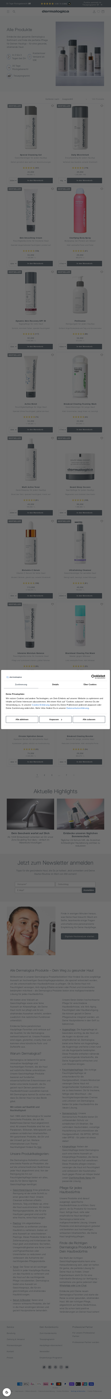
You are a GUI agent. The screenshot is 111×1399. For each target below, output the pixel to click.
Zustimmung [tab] (21, 684)
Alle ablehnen (22, 719)
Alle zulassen (89, 719)
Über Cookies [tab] (90, 684)
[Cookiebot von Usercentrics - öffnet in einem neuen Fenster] (93, 677)
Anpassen (54, 719)
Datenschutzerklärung (77, 708)
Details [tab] (55, 684)
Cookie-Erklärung (41, 705)
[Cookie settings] (7, 1392)
